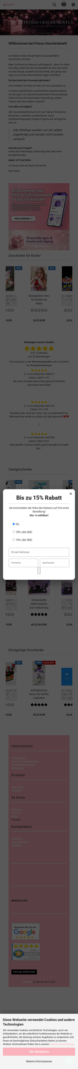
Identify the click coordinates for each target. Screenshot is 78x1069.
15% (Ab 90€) (23, 540)
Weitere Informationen (39, 1061)
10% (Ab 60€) (23, 532)
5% (17, 524)
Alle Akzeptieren (39, 1051)
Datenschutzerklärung (61, 1044)
